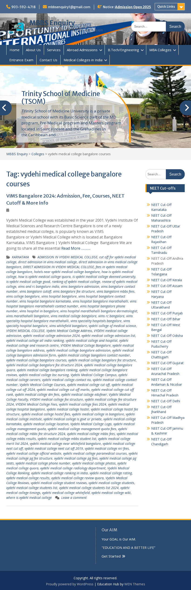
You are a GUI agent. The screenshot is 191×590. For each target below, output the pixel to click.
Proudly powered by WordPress (69, 584)
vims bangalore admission (80, 286)
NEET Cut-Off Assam (167, 286)
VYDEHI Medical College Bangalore (86, 345)
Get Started (111, 556)
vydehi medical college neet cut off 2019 (54, 448)
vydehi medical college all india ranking (35, 340)
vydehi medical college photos (94, 463)
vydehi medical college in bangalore (98, 414)
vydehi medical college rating (111, 473)
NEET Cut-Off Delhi (165, 401)
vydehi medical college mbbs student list (67, 438)
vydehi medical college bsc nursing (44, 375)
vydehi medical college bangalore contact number (94, 355)
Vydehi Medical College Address (69, 330)
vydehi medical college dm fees (37, 394)
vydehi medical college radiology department (73, 468)
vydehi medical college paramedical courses (95, 453)
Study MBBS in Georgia (56, 94)
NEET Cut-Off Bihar (165, 319)
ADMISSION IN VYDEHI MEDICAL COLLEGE (67, 257)
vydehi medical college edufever (84, 394)
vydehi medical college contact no (66, 380)
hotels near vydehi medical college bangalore (67, 272)
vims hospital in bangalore (39, 311)
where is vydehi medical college (29, 497)
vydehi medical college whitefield (66, 492)
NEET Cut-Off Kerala (166, 280)
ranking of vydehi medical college (76, 281)
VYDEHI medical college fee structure (56, 399)
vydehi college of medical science (112, 326)
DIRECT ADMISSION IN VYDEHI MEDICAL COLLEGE (58, 267)
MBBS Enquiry (52, 23)
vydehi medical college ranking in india (59, 473)
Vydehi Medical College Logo (91, 424)
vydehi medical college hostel (68, 409)
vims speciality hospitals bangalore (96, 321)
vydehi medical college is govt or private (73, 419)
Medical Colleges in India (83, 60)
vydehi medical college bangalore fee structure (102, 360)
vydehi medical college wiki (111, 492)
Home (15, 49)
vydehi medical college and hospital (91, 340)
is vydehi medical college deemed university (103, 276)
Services (54, 49)
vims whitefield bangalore (68, 326)
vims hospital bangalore (59, 296)
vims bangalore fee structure (74, 291)
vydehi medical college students (111, 483)
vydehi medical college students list (31, 488)
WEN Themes (134, 584)
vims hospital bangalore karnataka (45, 301)
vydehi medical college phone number (43, 463)
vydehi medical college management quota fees (82, 429)
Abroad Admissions (82, 49)
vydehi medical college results (27, 478)
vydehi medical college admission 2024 (51, 335)
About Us (33, 49)
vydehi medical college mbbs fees (91, 434)
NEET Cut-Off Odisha (167, 335)
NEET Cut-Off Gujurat (167, 363)
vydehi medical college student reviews (59, 483)
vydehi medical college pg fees (76, 458)
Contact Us (48, 60)
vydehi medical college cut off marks (63, 389)
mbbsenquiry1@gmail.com (69, 7)
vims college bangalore (23, 296)
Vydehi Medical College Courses (42, 384)
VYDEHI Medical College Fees (36, 404)
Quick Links (166, 6)
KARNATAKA (20, 257)
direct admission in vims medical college (47, 262)
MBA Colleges (160, 49)
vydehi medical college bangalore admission (78, 350)
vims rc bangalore (111, 316)
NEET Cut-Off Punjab (167, 313)
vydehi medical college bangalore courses (36, 360)
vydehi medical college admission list (108, 335)
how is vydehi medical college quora (44, 276)
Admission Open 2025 (133, 7)
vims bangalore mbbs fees (115, 291)
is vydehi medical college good (28, 281)
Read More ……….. (75, 248)
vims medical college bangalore (73, 316)
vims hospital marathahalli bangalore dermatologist (98, 311)
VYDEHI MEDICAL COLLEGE (25, 330)
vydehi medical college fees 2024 (82, 404)
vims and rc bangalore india (38, 286)
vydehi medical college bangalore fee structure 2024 (44, 365)
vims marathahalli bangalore (27, 316)
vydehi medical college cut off (88, 384)
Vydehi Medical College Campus (93, 375)
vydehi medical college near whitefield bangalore (65, 443)
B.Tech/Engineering (123, 49)
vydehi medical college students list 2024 (89, 488)
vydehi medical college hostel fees (45, 414)
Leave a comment (74, 497)
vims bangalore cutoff (35, 291)
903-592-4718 (23, 7)
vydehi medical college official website (33, 453)
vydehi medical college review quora (77, 478)
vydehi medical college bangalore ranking (47, 370)
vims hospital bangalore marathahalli (100, 301)
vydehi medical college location (45, 424)
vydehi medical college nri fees (107, 448)
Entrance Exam (21, 60)
